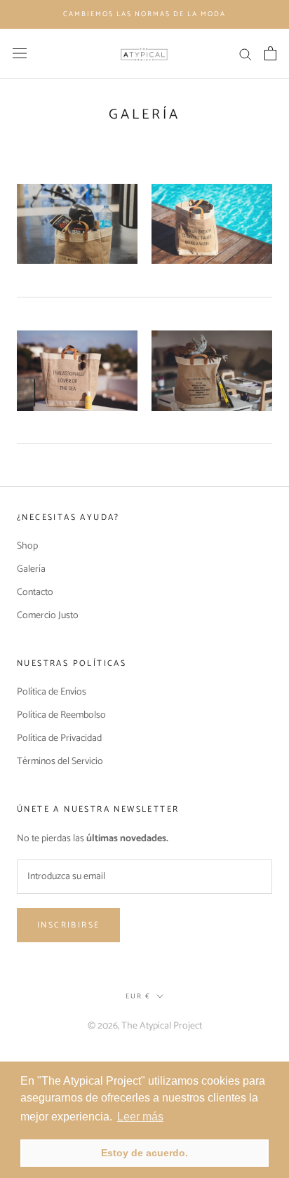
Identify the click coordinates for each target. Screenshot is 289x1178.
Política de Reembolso (61, 715)
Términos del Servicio (60, 761)
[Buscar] (245, 54)
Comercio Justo (48, 615)
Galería (31, 569)
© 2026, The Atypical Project (145, 1026)
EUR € (138, 996)
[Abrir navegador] (20, 53)
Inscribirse (68, 925)
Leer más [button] (140, 1117)
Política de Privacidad (59, 738)
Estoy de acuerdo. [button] (144, 1152)
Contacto (35, 592)
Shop (27, 546)
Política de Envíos (51, 692)
